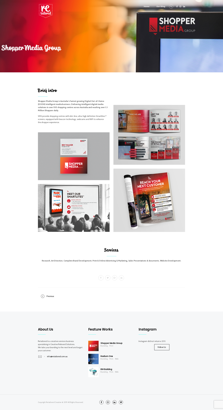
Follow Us (162, 347)
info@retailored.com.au (57, 356)
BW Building (106, 369)
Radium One (107, 356)
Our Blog (160, 6)
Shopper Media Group (111, 343)
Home (147, 6)
